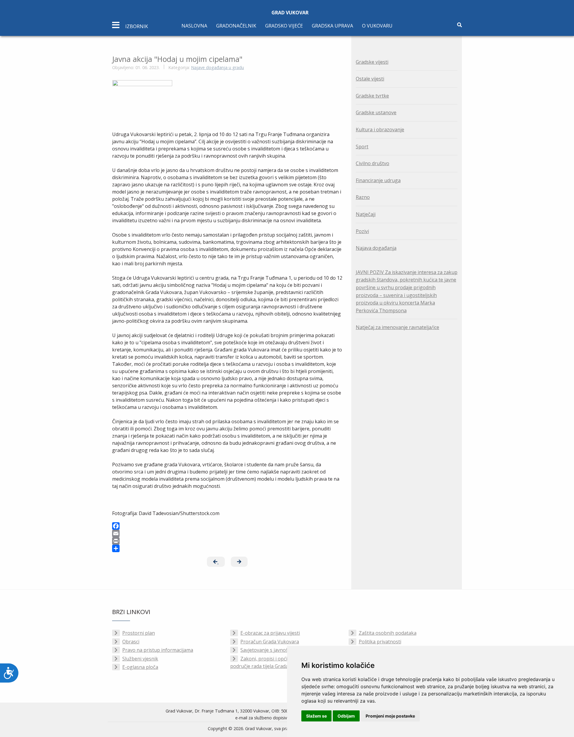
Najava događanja (376, 248)
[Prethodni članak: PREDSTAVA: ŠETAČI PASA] (216, 562)
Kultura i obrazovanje (380, 129)
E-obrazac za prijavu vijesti (270, 633)
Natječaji (365, 214)
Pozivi (362, 231)
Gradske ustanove (376, 112)
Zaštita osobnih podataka (387, 633)
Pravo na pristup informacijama (157, 650)
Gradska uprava (332, 25)
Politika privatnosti (380, 641)
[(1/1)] (142, 87)
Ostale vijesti (370, 78)
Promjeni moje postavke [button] (390, 715)
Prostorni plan (138, 633)
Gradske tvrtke (372, 95)
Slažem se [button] (316, 715)
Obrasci (130, 641)
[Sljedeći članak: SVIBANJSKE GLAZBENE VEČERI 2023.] (239, 562)
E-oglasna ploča (140, 667)
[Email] (227, 533)
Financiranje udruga (378, 180)
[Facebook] (227, 526)
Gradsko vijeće (284, 25)
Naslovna (194, 25)
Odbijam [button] (346, 715)
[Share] (227, 548)
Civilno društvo (372, 163)
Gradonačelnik (236, 25)
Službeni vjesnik (140, 658)
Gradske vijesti (372, 62)
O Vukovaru (377, 25)
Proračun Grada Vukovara (269, 641)
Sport (362, 146)
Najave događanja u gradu (217, 67)
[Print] (227, 541)
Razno (363, 197)
